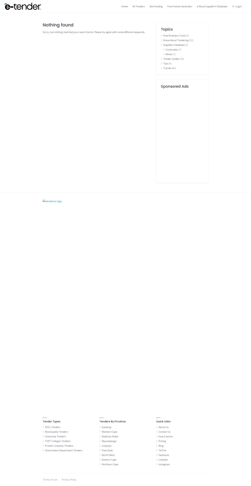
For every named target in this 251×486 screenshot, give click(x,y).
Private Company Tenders (59, 445)
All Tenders (138, 6)
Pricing (162, 441)
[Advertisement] (182, 134)
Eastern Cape (109, 459)
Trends (167, 68)
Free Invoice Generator (179, 6)
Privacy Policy (69, 479)
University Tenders (55, 436)
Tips (165, 63)
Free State (107, 450)
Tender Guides (171, 58)
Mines (169, 54)
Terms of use (50, 479)
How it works (165, 436)
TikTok (162, 450)
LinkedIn (163, 459)
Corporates (172, 49)
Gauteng (106, 427)
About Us (163, 427)
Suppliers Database (174, 45)
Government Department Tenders (63, 450)
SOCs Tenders (52, 427)
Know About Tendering (176, 40)
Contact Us (164, 431)
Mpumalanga (109, 441)
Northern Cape (110, 464)
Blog (161, 445)
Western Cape (109, 431)
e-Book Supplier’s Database (212, 6)
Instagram (164, 464)
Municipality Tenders (56, 431)
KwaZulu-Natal (110, 436)
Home (124, 6)
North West (108, 455)
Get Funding (156, 6)
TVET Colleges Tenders (58, 441)
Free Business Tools (174, 35)
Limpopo (107, 445)
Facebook (163, 455)
